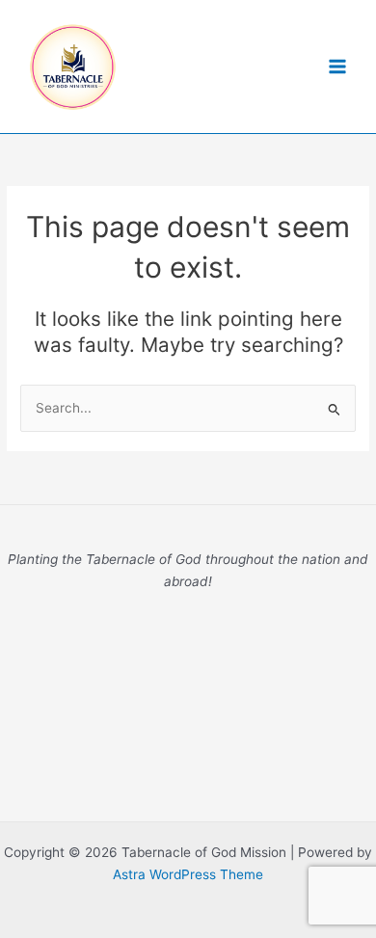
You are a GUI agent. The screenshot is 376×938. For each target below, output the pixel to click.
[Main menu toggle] (338, 67)
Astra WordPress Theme (188, 874)
